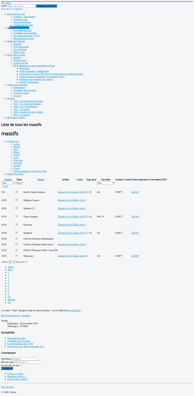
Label (4, 6)
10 (9, 297)
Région (16, 146)
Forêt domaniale (21, 46)
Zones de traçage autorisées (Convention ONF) (42, 76)
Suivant (11, 299)
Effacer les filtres (15, 174)
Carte (15, 157)
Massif (16, 152)
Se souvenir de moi (10, 365)
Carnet (16, 168)
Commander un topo (23, 25)
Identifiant (6, 359)
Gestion (17, 165)
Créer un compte (15, 373)
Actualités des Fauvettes (24, 33)
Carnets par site (20, 63)
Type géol (18, 160)
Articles (17, 57)
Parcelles (17, 163)
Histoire (11, 98)
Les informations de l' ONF (26, 36)
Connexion (7, 368)
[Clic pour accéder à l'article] (65, 192)
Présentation (19, 87)
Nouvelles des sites (22, 30)
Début (11, 267)
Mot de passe (7, 362)
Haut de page (7, 387)
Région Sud (19, 52)
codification (75, 310)
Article (16, 155)
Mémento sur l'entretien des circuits (36, 79)
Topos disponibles (22, 22)
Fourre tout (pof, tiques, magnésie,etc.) (25, 346)
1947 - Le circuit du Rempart (27, 104)
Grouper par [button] (13, 141)
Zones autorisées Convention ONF (30, 171)
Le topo (17, 95)
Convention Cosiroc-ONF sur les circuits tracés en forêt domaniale (51, 74)
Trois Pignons (20, 49)
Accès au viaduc (21, 93)
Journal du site (20, 19)
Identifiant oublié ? (16, 376)
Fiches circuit (19, 60)
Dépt (15, 149)
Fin (9, 302)
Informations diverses (23, 38)
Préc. (10, 269)
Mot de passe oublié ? (17, 379)
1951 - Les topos (21, 109)
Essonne (17, 44)
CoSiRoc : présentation (24, 16)
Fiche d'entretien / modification (34, 71)
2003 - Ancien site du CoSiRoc (28, 112)
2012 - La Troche (21, 114)
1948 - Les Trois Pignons (25, 106)
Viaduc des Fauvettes (17, 85)
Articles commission (29, 82)
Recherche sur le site (46, 6)
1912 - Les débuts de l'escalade (28, 101)
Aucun (16, 144)
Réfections (24, 68)
